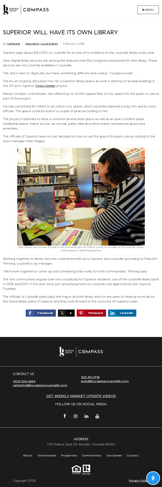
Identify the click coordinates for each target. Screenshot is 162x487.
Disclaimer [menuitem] (114, 455)
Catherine (13, 43)
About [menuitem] (27, 455)
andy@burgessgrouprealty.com (105, 381)
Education (32, 43)
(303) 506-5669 (24, 381)
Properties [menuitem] (69, 455)
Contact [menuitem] (133, 455)
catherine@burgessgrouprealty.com (40, 385)
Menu (149, 9)
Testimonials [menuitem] (46, 455)
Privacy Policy (139, 480)
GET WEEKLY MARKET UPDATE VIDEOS (81, 396)
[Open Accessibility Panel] (153, 478)
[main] (81, 178)
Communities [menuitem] (92, 455)
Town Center (45, 86)
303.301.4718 (90, 377)
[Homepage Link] (26, 9)
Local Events (49, 43)
